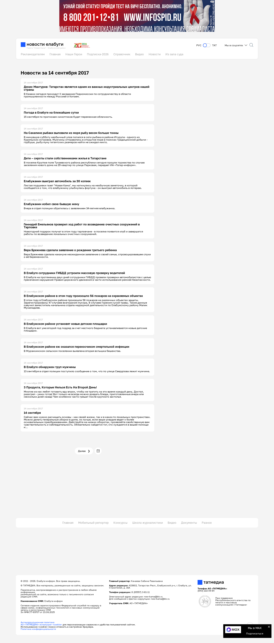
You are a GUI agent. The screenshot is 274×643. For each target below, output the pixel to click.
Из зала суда (174, 54)
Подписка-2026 (98, 54)
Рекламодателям (33, 54)
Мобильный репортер (93, 522)
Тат (214, 45)
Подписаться (254, 633)
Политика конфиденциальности (38, 629)
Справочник (121, 54)
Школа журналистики (147, 522)
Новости (155, 54)
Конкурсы (120, 522)
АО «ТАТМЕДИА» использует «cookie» (41, 624)
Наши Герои (73, 54)
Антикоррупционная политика (37, 622)
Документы (189, 522)
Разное (207, 522)
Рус (198, 45)
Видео (139, 54)
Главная (55, 54)
